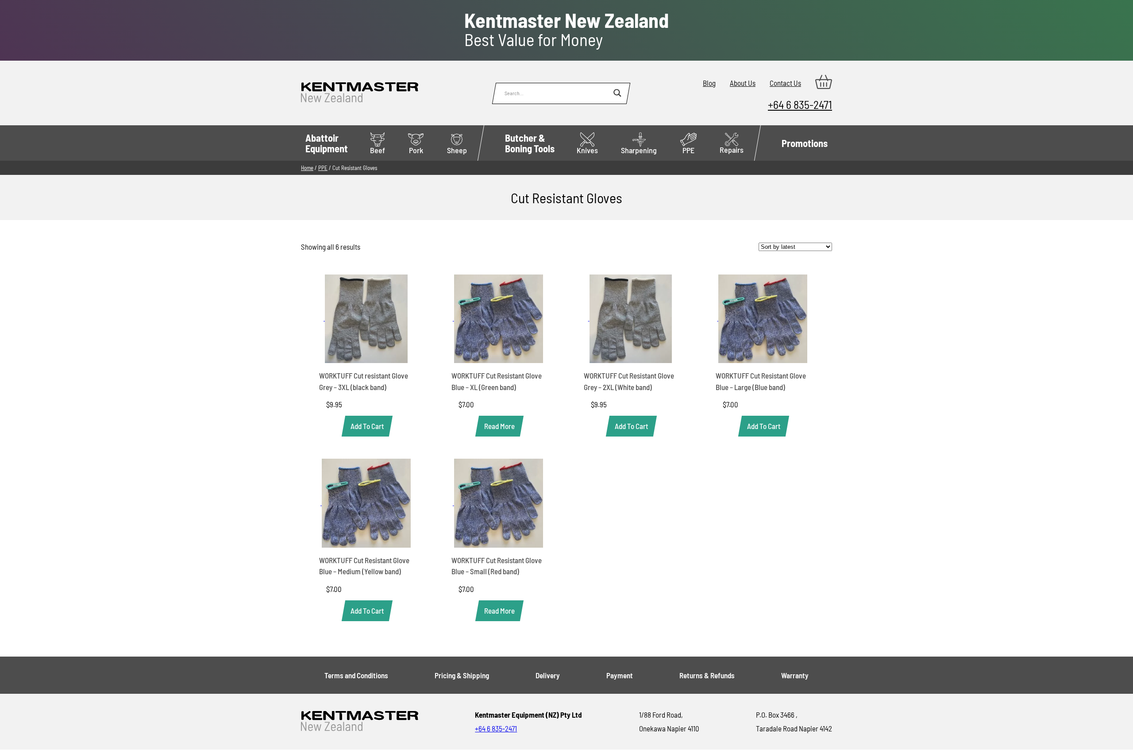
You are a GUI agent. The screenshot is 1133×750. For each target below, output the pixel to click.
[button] (367, 426)
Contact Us (785, 82)
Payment (619, 675)
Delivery (548, 675)
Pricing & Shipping (462, 675)
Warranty (795, 675)
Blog (709, 82)
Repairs (732, 150)
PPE (688, 150)
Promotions (805, 143)
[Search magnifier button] (617, 93)
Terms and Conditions (356, 675)
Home (307, 167)
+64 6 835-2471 (800, 104)
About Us (742, 82)
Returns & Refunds (707, 675)
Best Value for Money (566, 30)
